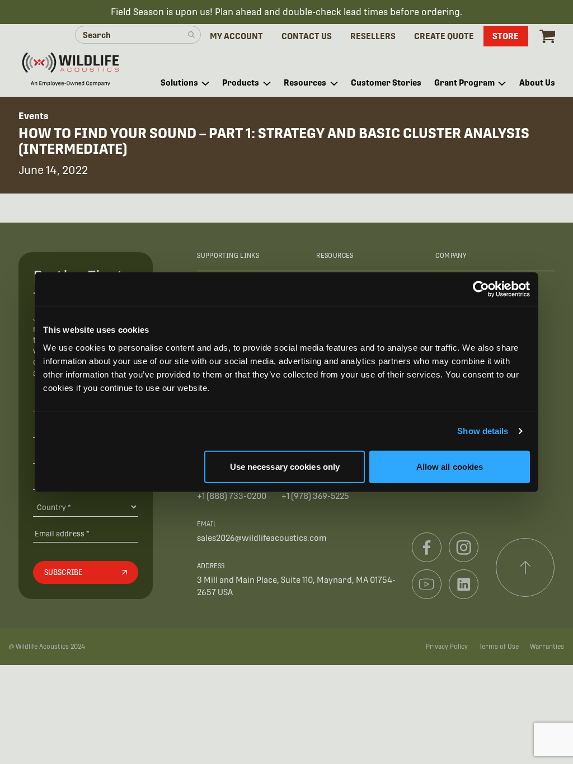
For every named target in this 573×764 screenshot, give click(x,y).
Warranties (547, 646)
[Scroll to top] (525, 567)
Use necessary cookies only (285, 466)
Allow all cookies (449, 466)
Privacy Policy (447, 646)
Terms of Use (499, 646)
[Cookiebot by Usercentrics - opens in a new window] (481, 289)
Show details (482, 431)
